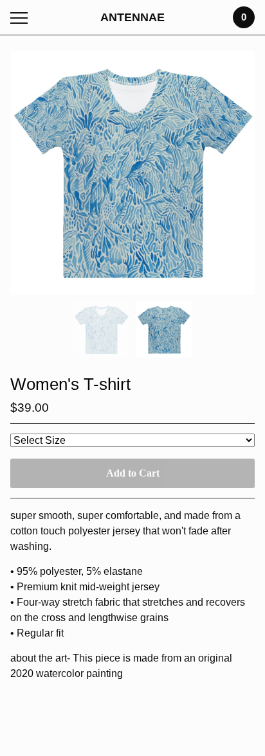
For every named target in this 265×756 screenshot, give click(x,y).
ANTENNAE (132, 17)
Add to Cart (133, 473)
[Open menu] (21, 17)
